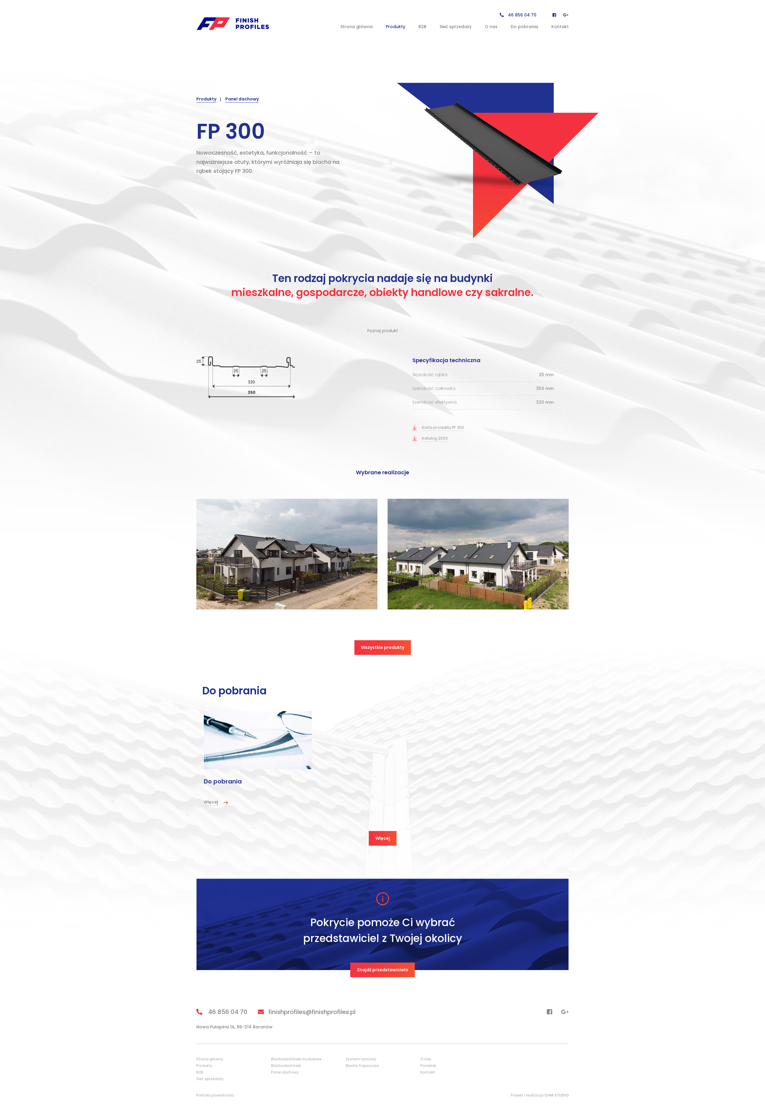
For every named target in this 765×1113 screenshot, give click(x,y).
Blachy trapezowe (362, 1065)
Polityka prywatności (215, 1095)
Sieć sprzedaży (456, 27)
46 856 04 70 (521, 15)
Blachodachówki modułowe (296, 1059)
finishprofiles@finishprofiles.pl (312, 1012)
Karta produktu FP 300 (443, 427)
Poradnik (428, 1065)
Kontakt (560, 27)
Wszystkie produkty (382, 647)
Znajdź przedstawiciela (382, 970)
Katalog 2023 (435, 438)
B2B (422, 27)
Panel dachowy (242, 99)
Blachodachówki (286, 1065)
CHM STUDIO (556, 1095)
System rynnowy (361, 1059)
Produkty (395, 27)
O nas (491, 27)
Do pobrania (524, 27)
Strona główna (356, 27)
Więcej (382, 838)
